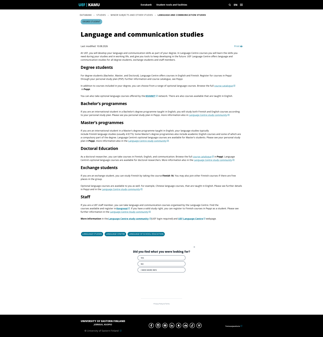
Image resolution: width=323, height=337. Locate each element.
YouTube (165, 326)
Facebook (151, 326)
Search (230, 4)
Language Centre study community (208, 114)
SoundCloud (185, 326)
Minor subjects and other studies (132, 15)
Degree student (91, 21)
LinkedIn (171, 326)
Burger (241, 4)
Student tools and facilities (171, 4)
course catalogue (223, 85)
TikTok (192, 326)
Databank (146, 4)
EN (235, 5)
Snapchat (178, 326)
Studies (101, 15)
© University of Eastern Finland (103, 325)
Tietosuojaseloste (232, 326)
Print (237, 46)
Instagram (158, 326)
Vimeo (199, 326)
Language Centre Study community (129, 211)
